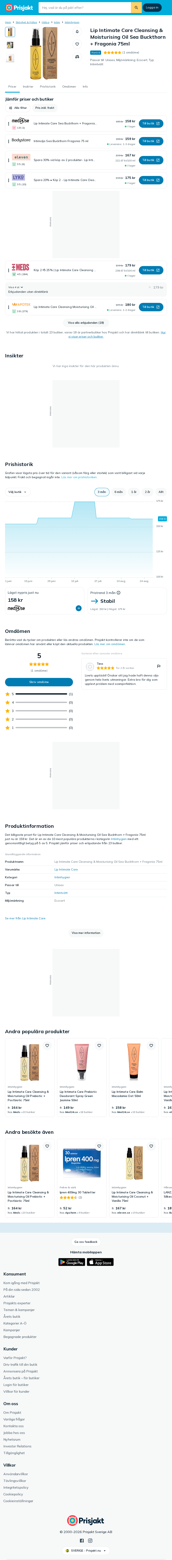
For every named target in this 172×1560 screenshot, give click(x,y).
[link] (124, 674)
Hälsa (45, 22)
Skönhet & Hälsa (26, 22)
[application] (86, 542)
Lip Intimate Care (66, 869)
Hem (8, 22)
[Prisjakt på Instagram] (90, 1540)
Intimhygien (72, 22)
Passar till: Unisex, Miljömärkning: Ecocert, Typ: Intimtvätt (122, 62)
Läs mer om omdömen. (110, 644)
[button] (77, 31)
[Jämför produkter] (77, 56)
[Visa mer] (8, 123)
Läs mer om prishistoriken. (79, 477)
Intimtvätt (61, 893)
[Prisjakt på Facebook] (81, 1540)
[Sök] (136, 7)
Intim (57, 22)
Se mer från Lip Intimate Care (25, 918)
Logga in (152, 7)
